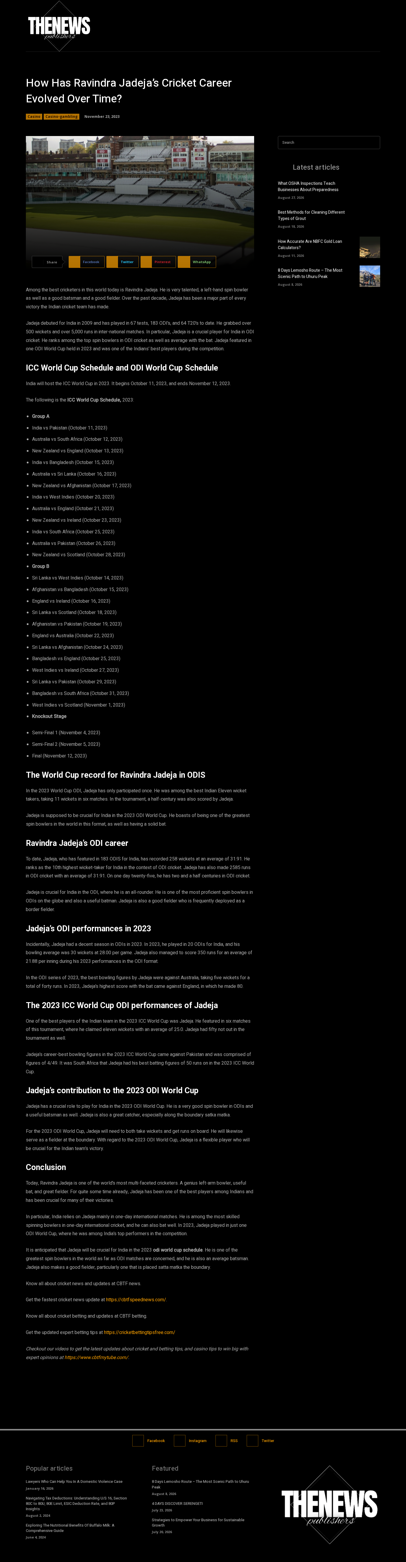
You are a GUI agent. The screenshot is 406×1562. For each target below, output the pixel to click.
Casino (34, 116)
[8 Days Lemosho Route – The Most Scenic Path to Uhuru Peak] (370, 276)
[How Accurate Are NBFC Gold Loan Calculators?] (370, 247)
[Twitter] (375, 26)
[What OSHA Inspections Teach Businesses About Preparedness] (370, 189)
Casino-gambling (61, 116)
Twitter (268, 1441)
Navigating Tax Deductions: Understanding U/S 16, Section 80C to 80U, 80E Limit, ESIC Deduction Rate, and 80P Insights (76, 1503)
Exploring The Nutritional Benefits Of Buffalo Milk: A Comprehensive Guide (70, 1527)
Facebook (156, 1441)
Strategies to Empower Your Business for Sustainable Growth (198, 1522)
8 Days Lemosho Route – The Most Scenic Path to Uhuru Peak (310, 273)
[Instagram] (363, 26)
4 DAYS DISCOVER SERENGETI (177, 1503)
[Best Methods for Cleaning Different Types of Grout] (370, 218)
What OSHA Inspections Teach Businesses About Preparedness (308, 186)
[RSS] (221, 1441)
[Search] (374, 142)
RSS (234, 1441)
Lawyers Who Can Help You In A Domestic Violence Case (74, 1481)
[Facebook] (350, 26)
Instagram (198, 1441)
